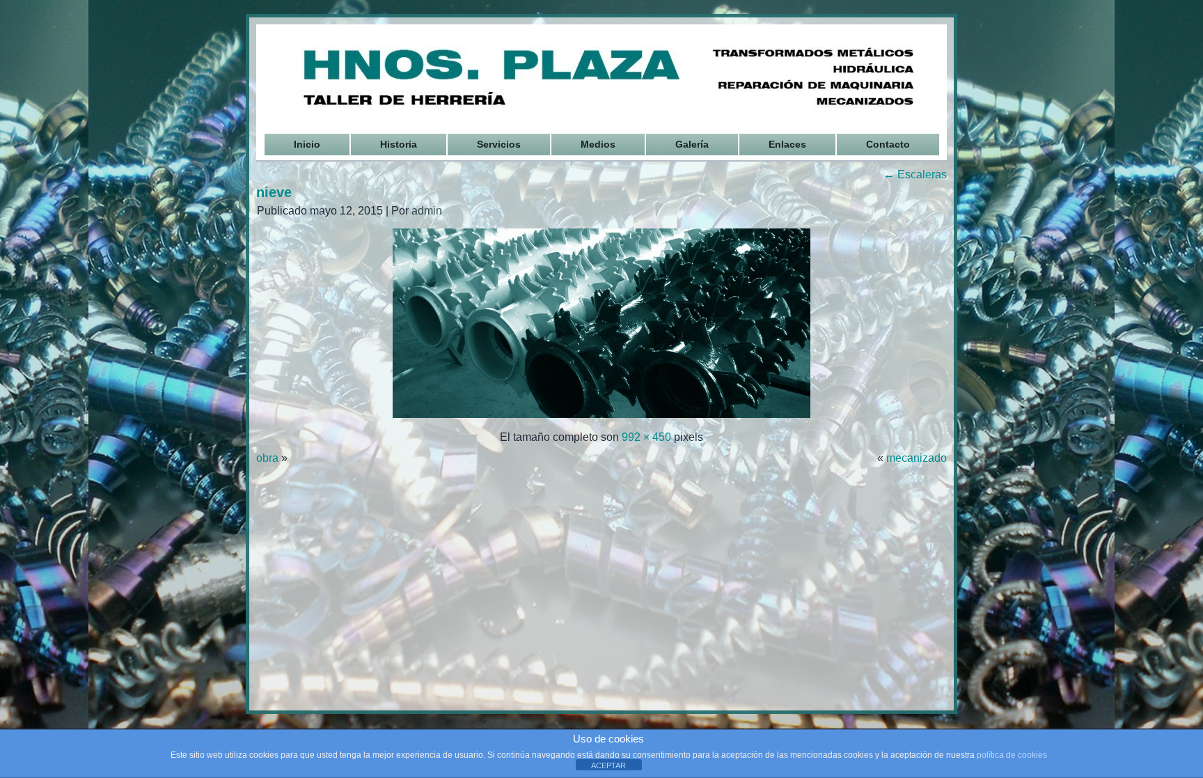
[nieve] (601, 416)
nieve (274, 192)
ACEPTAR (608, 765)
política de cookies (1012, 755)
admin (426, 211)
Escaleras (915, 174)
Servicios (499, 144)
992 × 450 (646, 437)
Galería (692, 144)
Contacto (888, 144)
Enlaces (787, 144)
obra (267, 458)
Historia (398, 144)
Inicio (307, 144)
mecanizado (916, 458)
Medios (598, 144)
